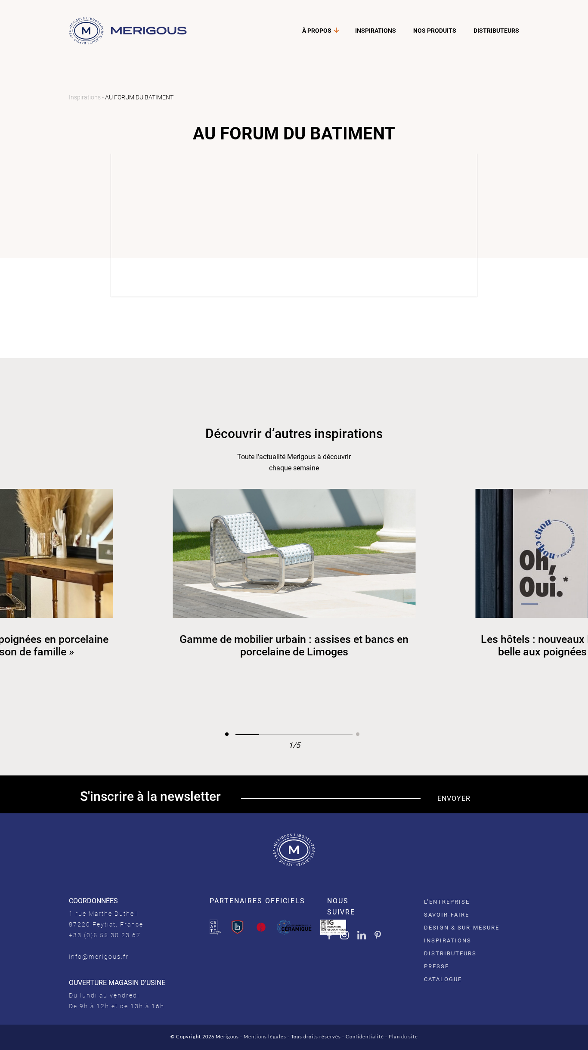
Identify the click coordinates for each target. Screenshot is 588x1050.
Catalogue (443, 979)
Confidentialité (365, 1036)
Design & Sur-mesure (461, 927)
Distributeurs (496, 30)
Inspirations (375, 30)
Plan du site (403, 1036)
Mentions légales (265, 1036)
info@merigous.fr (99, 956)
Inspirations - (87, 97)
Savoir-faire (446, 914)
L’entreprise (447, 902)
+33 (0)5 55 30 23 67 (105, 935)
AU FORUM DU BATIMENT (139, 97)
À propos (316, 30)
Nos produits (434, 30)
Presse (436, 966)
